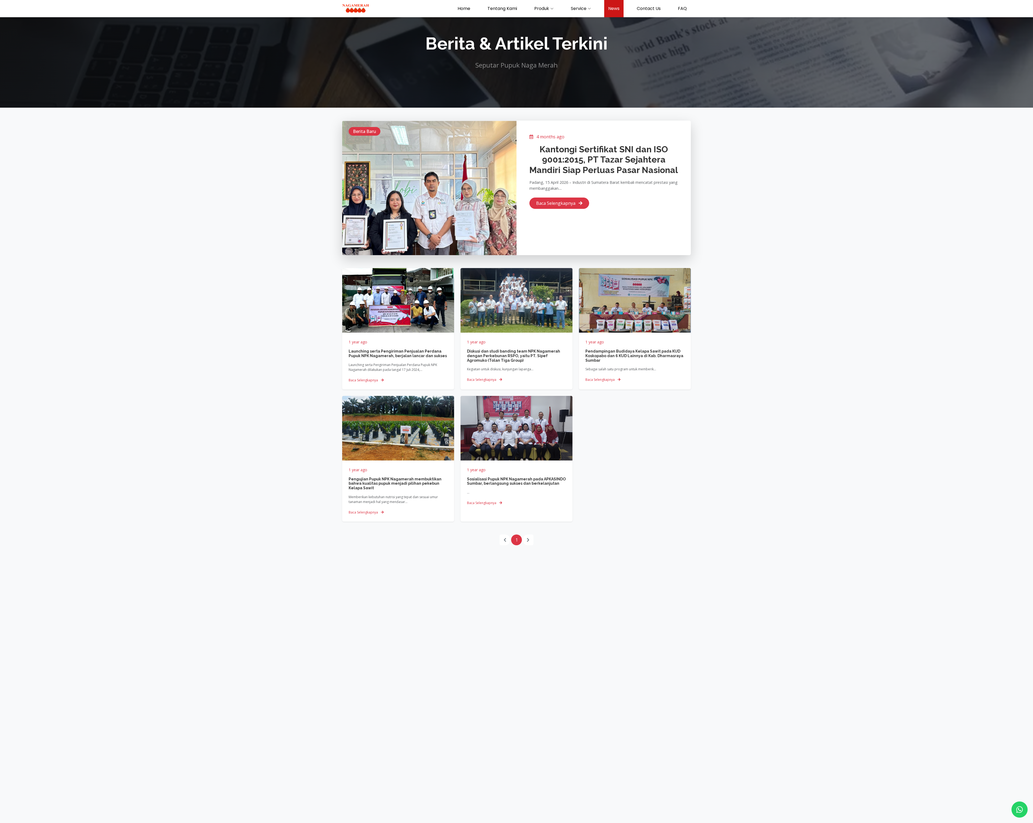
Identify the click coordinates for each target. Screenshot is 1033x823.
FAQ (682, 8)
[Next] (528, 539)
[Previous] (505, 539)
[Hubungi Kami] (1019, 809)
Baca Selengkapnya (556, 203)
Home (464, 8)
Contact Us (649, 8)
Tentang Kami (502, 8)
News (614, 8)
